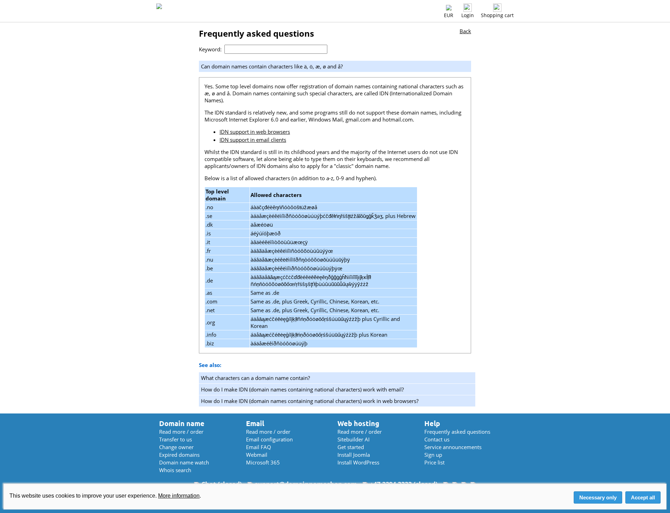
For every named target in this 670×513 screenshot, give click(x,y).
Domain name (181, 423)
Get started (350, 447)
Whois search (175, 470)
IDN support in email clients (252, 139)
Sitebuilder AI (353, 439)
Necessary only (598, 497)
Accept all (643, 497)
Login (467, 15)
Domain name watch (184, 462)
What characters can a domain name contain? (255, 377)
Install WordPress (358, 462)
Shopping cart (497, 15)
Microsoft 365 (263, 462)
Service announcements (453, 447)
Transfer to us (175, 439)
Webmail (256, 454)
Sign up (433, 454)
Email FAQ (258, 447)
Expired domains (179, 454)
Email (255, 423)
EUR (448, 15)
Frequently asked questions (457, 431)
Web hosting (358, 423)
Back (465, 31)
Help (432, 423)
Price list (434, 462)
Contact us (436, 439)
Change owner (176, 447)
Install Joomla (353, 454)
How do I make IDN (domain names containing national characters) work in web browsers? (309, 400)
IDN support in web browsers (254, 131)
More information (179, 496)
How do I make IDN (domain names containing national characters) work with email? (302, 389)
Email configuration (269, 439)
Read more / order (181, 431)
